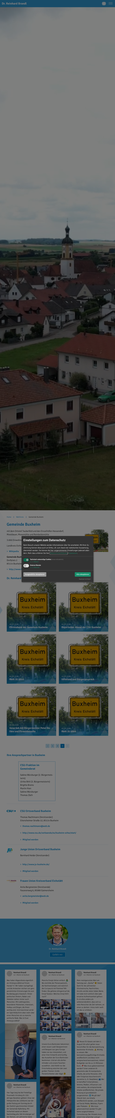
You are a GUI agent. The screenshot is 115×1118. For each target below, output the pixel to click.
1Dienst (34, 562)
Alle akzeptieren (82, 574)
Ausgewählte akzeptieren (35, 574)
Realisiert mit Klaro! (85, 579)
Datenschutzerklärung (58, 553)
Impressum (73, 553)
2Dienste (34, 567)
